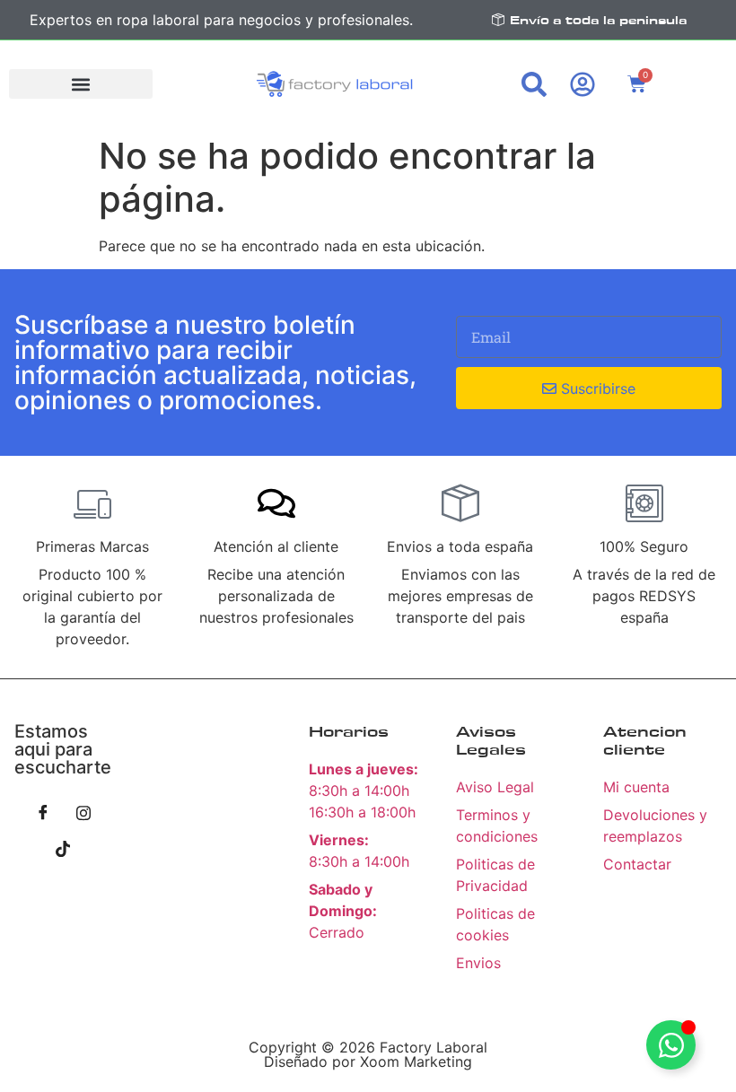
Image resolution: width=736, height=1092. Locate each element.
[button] (81, 84)
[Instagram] (83, 812)
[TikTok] (62, 847)
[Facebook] (43, 812)
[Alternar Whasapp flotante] (671, 1045)
